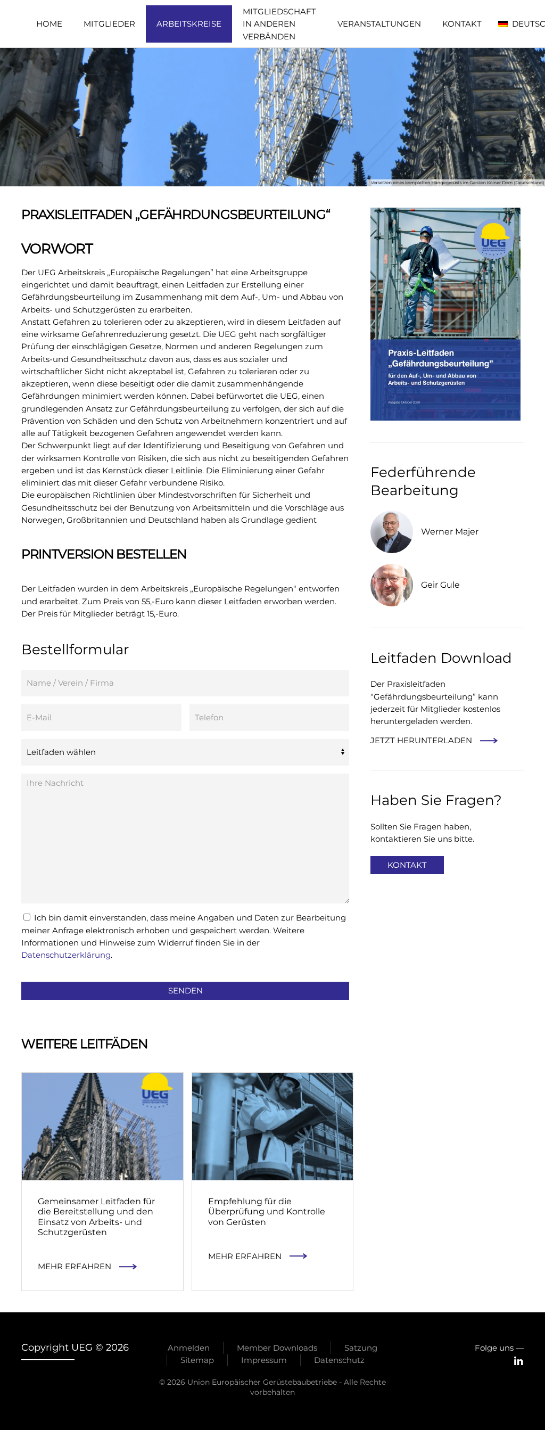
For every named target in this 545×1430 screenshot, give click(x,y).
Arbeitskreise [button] (188, 24)
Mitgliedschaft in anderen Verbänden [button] (279, 24)
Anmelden (189, 1348)
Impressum (264, 1360)
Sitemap (197, 1360)
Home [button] (49, 24)
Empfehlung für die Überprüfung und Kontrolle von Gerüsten (266, 1211)
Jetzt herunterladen (421, 740)
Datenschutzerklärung (66, 955)
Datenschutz (339, 1360)
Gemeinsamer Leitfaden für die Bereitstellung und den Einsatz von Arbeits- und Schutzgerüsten (96, 1216)
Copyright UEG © (75, 1347)
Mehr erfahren (74, 1266)
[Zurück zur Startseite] (23, 24)
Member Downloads (277, 1348)
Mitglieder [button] (109, 24)
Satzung (360, 1348)
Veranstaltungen (379, 24)
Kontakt (462, 24)
